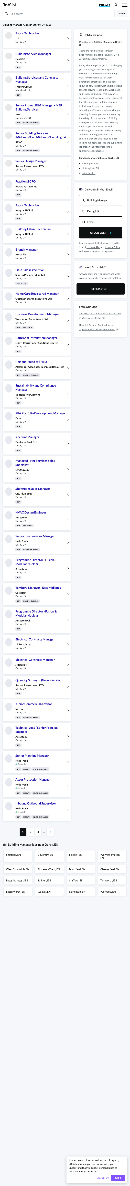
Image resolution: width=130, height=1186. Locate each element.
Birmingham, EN (90, 163)
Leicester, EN (88, 173)
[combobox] (100, 200)
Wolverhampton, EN (110, 856)
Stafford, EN (76, 880)
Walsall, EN (44, 891)
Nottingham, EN (90, 168)
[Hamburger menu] (124, 5)
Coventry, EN (45, 854)
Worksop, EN (108, 891)
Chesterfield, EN (109, 869)
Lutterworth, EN (15, 891)
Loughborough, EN (17, 880)
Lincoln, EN (75, 854)
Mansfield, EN (77, 869)
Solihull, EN (44, 880)
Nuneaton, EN (77, 891)
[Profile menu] (115, 5)
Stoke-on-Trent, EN (49, 869)
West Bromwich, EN (17, 869)
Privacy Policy (112, 247)
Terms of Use (93, 247)
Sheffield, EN (13, 854)
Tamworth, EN (108, 880)
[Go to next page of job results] (50, 832)
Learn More (103, 1178)
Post (104, 4)
